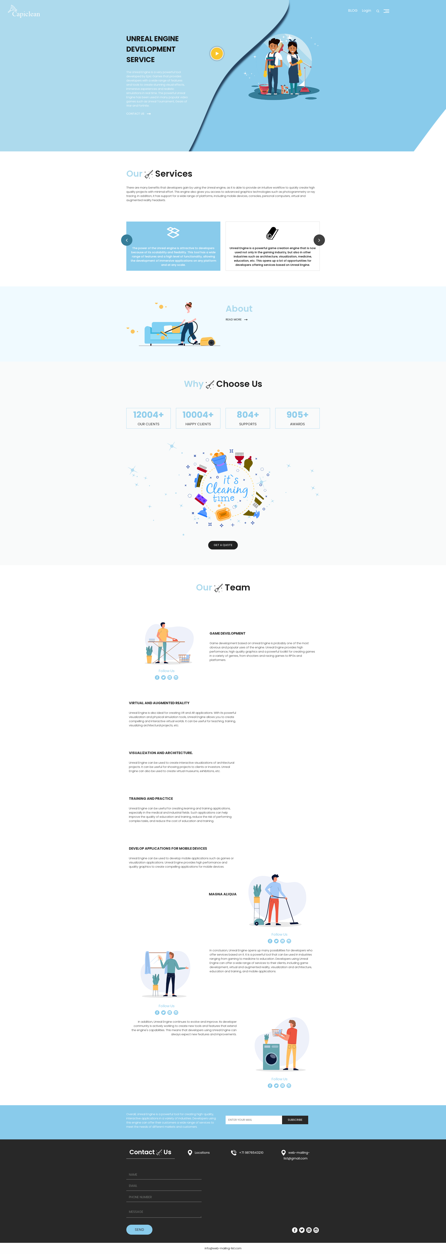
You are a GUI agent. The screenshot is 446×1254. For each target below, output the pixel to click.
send (139, 1229)
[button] (126, 240)
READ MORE (234, 319)
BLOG (352, 10)
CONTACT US (135, 114)
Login (366, 10)
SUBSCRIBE (295, 1120)
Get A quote (223, 545)
